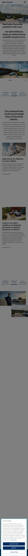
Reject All (14, 548)
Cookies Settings (14, 552)
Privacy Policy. (14, 540)
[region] (14, 537)
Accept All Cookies (13, 544)
